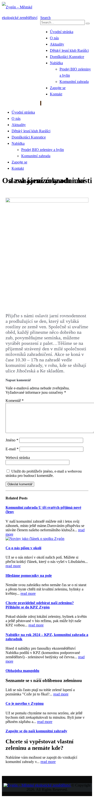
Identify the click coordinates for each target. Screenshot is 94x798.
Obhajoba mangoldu (22, 671)
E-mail (12, 449)
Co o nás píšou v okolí (23, 548)
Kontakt (56, 94)
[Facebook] (40, 103)
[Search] (88, 23)
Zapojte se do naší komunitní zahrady (36, 731)
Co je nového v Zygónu (25, 703)
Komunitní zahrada (74, 82)
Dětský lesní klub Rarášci (69, 50)
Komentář (15, 401)
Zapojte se (58, 88)
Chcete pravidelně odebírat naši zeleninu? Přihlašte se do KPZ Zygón (40, 605)
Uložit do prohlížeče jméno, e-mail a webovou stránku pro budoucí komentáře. (44, 473)
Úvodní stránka (61, 32)
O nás (54, 38)
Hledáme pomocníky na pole (29, 575)
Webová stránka (18, 458)
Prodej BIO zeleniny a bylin (42, 150)
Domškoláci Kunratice (67, 57)
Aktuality (57, 44)
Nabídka (56, 63)
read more (13, 566)
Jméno (12, 440)
